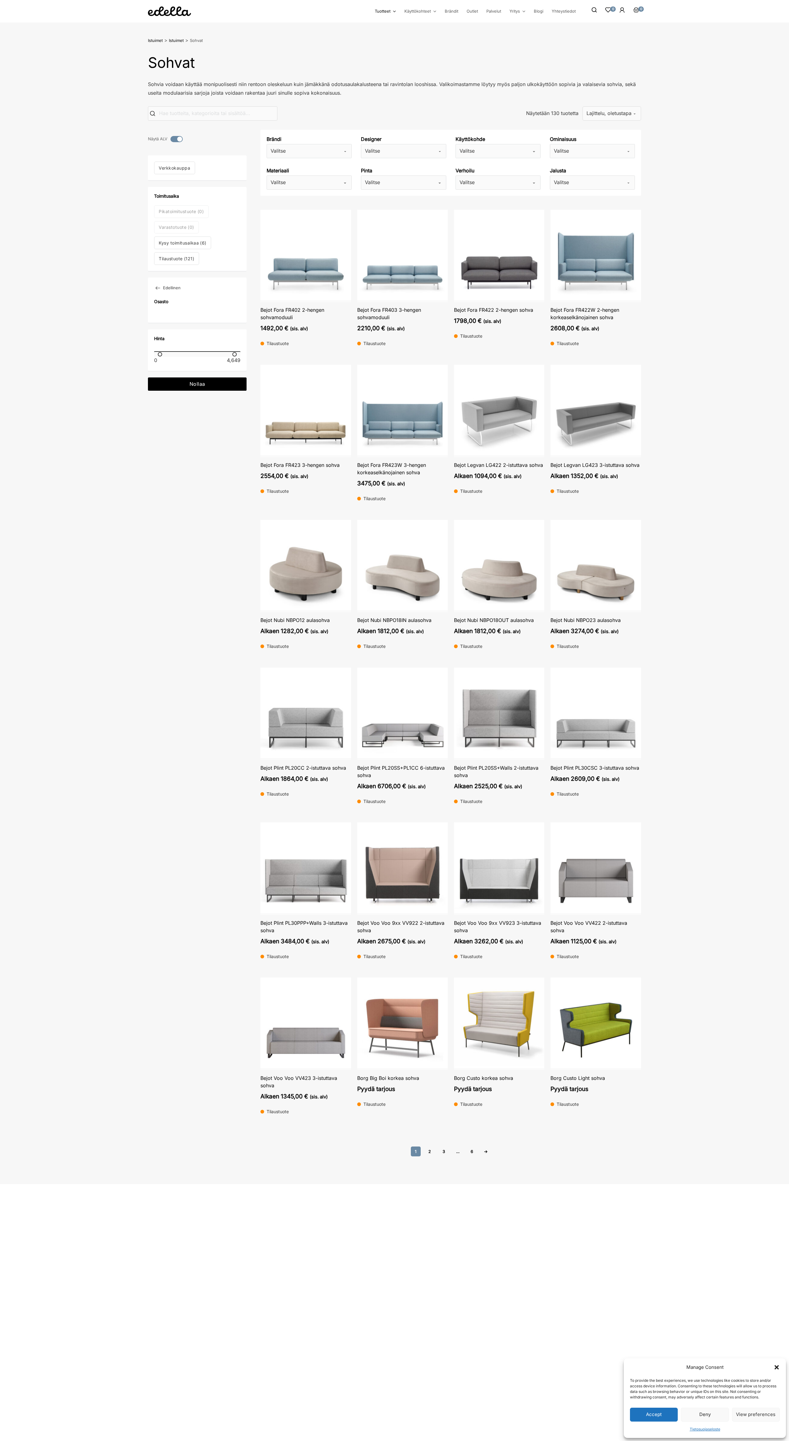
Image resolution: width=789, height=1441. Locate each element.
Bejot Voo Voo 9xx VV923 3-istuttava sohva (497, 926)
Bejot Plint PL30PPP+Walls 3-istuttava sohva (304, 926)
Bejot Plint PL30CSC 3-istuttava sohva (594, 768)
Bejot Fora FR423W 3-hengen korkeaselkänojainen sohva (391, 469)
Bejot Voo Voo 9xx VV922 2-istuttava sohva (400, 926)
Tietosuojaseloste (705, 1429)
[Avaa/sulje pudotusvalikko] (394, 11)
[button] (777, 1367)
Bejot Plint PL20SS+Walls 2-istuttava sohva (496, 771)
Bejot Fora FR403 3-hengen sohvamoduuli (389, 313)
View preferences (755, 1414)
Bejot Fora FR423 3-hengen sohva (300, 465)
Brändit (451, 11)
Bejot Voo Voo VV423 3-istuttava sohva (298, 1082)
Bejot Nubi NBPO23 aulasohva (585, 620)
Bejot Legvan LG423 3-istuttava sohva (595, 465)
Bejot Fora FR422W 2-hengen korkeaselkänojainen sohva (584, 313)
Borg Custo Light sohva (577, 1078)
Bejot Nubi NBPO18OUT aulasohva (494, 620)
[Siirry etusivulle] (169, 11)
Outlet (472, 11)
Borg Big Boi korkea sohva (388, 1078)
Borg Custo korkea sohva (483, 1078)
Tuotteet (382, 11)
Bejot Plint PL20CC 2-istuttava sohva (303, 768)
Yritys (514, 11)
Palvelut (493, 11)
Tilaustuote (176, 258)
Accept (654, 1414)
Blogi (538, 11)
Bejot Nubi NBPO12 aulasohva (295, 620)
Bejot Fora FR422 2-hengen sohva (493, 310)
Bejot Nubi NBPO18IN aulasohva (394, 620)
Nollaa (197, 384)
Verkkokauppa (174, 168)
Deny (705, 1414)
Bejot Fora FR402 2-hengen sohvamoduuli (292, 313)
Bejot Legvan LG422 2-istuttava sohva (498, 465)
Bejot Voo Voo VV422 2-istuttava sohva (588, 926)
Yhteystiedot (564, 11)
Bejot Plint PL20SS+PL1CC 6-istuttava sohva (401, 771)
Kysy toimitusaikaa (182, 242)
